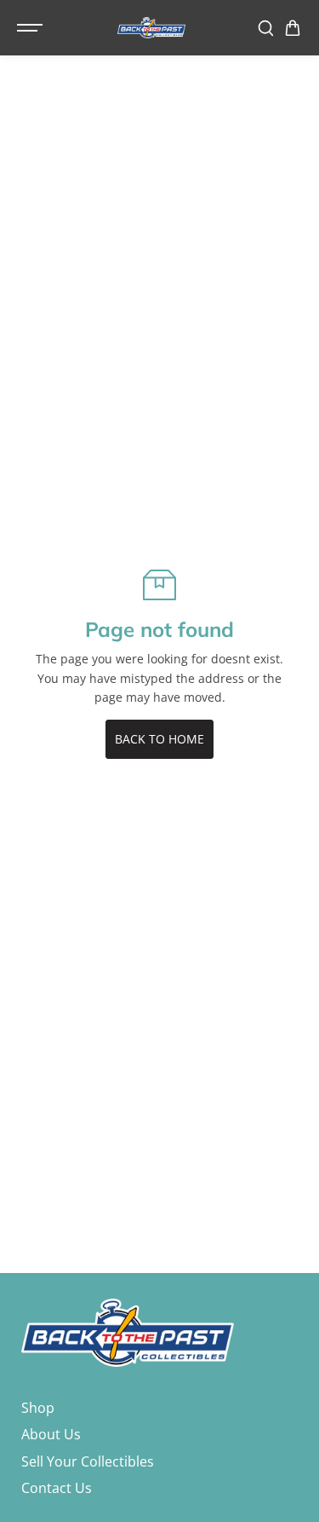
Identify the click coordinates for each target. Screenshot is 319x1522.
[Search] (265, 28)
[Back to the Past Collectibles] (151, 27)
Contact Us (56, 1488)
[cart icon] (292, 28)
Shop (37, 1407)
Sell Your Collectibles (87, 1461)
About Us (51, 1434)
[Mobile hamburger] (31, 28)
